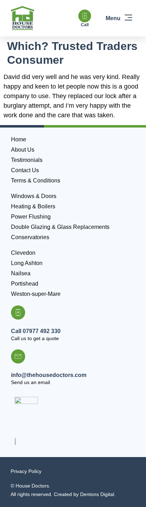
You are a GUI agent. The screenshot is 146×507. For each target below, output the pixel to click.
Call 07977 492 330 (36, 331)
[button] (119, 18)
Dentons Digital (97, 494)
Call (85, 24)
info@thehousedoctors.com (48, 375)
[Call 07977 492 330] (18, 312)
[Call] (84, 16)
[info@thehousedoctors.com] (18, 356)
